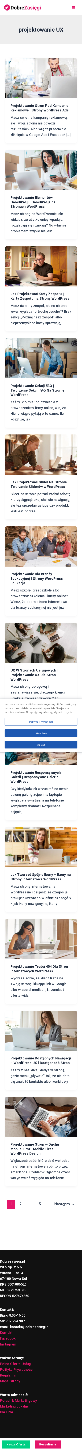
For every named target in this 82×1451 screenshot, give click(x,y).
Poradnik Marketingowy (18, 1401)
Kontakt (6, 1333)
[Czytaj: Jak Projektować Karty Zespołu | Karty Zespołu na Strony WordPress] (41, 266)
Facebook (7, 1338)
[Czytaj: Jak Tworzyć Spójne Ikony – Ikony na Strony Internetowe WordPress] (41, 847)
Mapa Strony (10, 1381)
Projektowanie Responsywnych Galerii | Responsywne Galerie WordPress (35, 777)
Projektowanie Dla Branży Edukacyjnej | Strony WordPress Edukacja (36, 578)
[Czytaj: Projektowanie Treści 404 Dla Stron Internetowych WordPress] (41, 939)
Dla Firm (6, 1412)
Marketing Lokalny (14, 1406)
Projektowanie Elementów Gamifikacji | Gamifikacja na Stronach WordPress (32, 202)
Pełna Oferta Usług (15, 1364)
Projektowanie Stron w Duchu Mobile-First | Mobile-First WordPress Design (34, 1148)
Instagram (8, 1344)
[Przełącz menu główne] (73, 7)
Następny (64, 1204)
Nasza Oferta (16, 1444)
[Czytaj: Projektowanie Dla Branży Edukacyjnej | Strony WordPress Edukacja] (41, 546)
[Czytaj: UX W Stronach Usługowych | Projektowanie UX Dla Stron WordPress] (41, 642)
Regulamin (8, 1375)
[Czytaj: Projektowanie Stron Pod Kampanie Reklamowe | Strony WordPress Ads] (41, 78)
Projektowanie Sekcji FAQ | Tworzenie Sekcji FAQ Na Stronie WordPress (37, 390)
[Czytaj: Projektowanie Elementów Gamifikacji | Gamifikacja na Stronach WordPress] (41, 170)
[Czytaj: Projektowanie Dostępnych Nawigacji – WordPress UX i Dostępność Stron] (41, 1030)
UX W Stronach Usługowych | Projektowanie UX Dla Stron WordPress (34, 674)
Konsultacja (47, 1444)
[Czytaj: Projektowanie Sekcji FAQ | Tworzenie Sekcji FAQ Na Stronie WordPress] (41, 358)
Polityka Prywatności (16, 1370)
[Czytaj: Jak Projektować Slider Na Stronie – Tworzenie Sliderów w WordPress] (41, 454)
